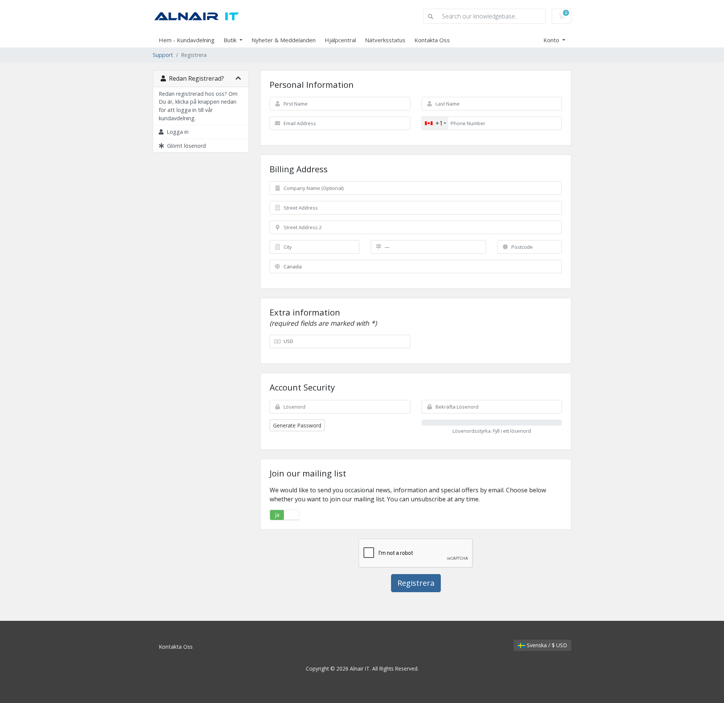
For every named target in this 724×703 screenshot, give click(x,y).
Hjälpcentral (340, 40)
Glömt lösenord (185, 145)
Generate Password (297, 425)
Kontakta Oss (432, 40)
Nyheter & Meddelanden (284, 40)
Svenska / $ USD (546, 645)
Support (163, 54)
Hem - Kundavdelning (187, 40)
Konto (552, 40)
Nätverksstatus (385, 40)
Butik (231, 40)
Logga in (176, 131)
